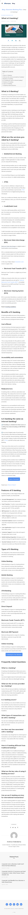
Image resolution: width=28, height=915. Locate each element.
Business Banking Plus (14, 9)
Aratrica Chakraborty (14, 842)
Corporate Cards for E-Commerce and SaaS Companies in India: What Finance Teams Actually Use (14, 873)
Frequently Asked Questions (9, 85)
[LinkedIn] (16, 40)
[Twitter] (10, 904)
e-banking (13, 824)
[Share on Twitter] (12, 40)
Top (14, 912)
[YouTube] (17, 904)
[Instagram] (14, 904)
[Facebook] (7, 904)
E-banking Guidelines (10, 306)
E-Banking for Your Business (14, 654)
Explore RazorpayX (14, 479)
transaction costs (19, 261)
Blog (3, 9)
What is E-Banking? (7, 75)
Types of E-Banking (7, 83)
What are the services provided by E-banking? (13, 77)
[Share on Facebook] (8, 40)
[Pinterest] (18, 827)
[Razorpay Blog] (9, 3)
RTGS (6, 440)
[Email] (19, 40)
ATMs (22, 189)
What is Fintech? (12, 485)
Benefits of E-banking (8, 78)
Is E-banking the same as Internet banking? (13, 80)
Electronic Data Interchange (8, 246)
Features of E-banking (8, 82)
